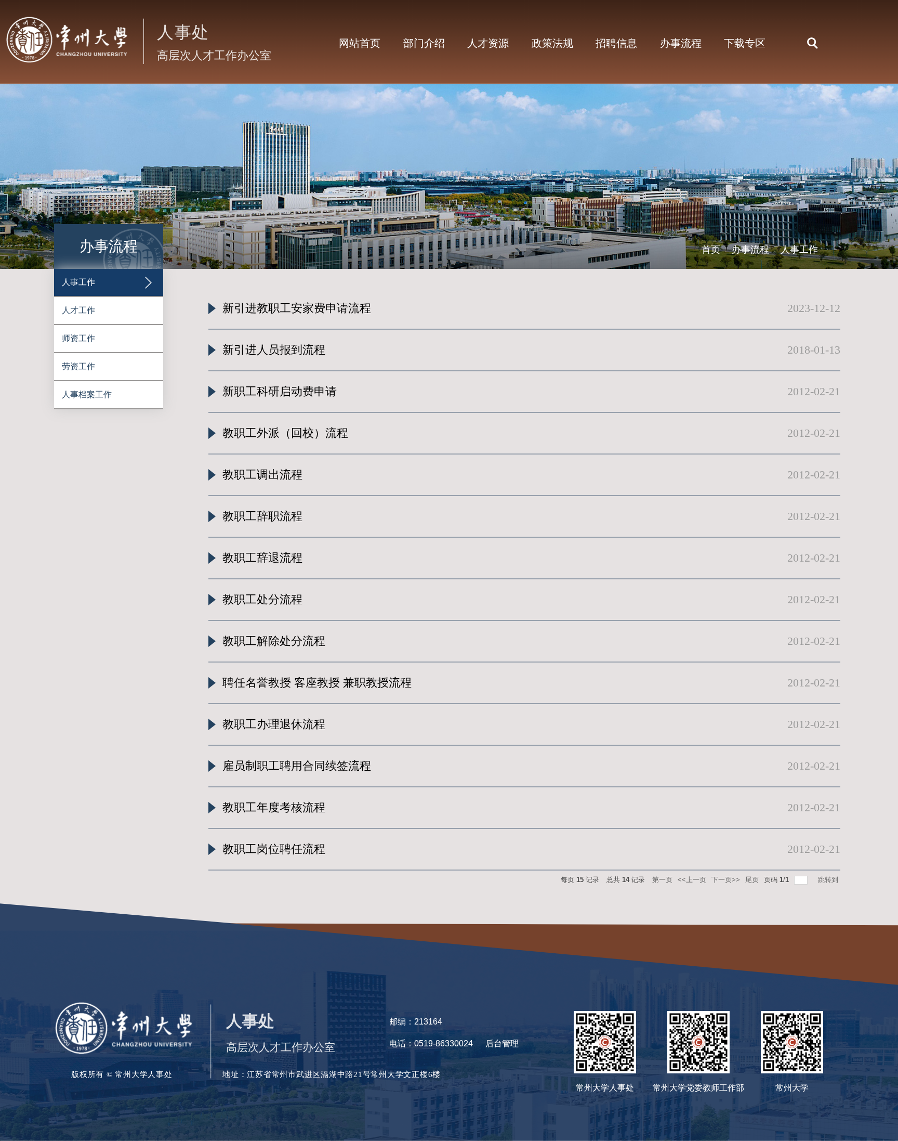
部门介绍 (424, 43)
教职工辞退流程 (262, 557)
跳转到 (829, 880)
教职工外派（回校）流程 (285, 432)
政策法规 (552, 43)
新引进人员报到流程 (273, 349)
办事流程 (681, 43)
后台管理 (502, 1043)
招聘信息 (616, 43)
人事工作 (799, 249)
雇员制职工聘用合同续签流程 (296, 765)
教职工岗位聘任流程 (273, 848)
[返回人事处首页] (138, 16)
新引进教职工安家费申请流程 (296, 308)
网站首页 (359, 43)
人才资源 (488, 43)
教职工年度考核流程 (273, 807)
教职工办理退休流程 (273, 724)
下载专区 (744, 43)
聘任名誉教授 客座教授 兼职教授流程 (317, 682)
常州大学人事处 (605, 1087)
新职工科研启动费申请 (279, 391)
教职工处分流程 (262, 599)
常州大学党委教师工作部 (698, 1087)
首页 (711, 249)
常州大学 (792, 1087)
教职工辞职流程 (262, 516)
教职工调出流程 (262, 474)
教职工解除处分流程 (273, 640)
